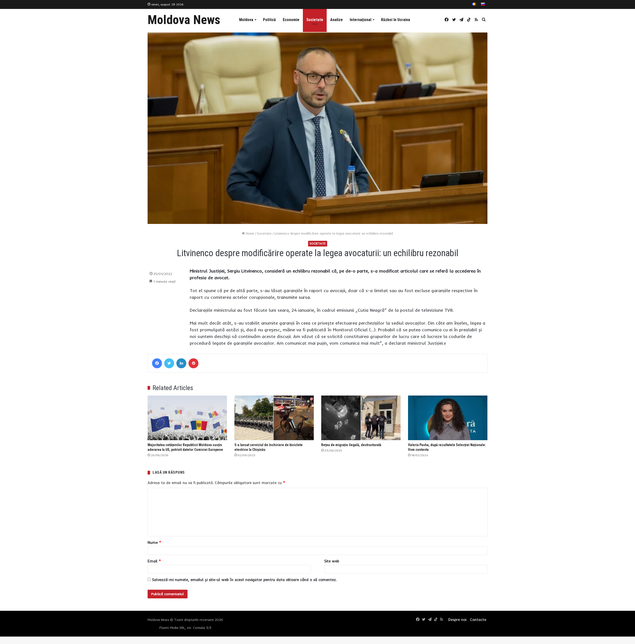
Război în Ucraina (395, 19)
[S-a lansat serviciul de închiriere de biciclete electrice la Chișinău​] (274, 418)
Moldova (246, 19)
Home (249, 233)
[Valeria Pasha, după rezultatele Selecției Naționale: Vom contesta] (447, 418)
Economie (291, 19)
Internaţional (360, 19)
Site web (331, 561)
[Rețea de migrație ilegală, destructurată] (361, 418)
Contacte (478, 619)
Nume (154, 542)
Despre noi (457, 619)
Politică (269, 19)
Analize (336, 19)
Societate (314, 19)
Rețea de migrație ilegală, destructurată (351, 445)
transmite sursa (293, 297)
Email (154, 561)
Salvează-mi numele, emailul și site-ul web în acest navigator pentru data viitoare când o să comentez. (244, 579)
